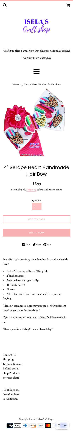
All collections (11, 389)
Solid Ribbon (10, 398)
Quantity (36, 200)
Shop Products (11, 373)
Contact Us (9, 354)
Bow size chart (11, 377)
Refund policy (11, 368)
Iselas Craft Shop (44, 419)
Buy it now (37, 232)
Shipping (31, 189)
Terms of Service (12, 364)
